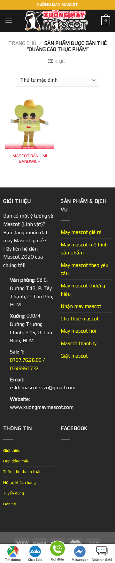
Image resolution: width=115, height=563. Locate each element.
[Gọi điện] (57, 550)
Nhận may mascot (81, 306)
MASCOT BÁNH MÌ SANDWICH (29, 158)
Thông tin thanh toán (22, 471)
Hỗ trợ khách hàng (19, 482)
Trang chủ (22, 43)
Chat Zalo (35, 559)
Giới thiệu (11, 450)
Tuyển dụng (13, 493)
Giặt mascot (74, 356)
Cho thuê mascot (80, 319)
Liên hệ (9, 503)
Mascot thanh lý (78, 343)
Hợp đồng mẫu (16, 461)
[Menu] (8, 21)
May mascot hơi (78, 331)
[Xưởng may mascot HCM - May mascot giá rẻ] (56, 21)
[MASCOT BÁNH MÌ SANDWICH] (29, 124)
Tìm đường (13, 559)
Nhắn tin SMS (102, 559)
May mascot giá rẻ (81, 232)
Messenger (80, 559)
